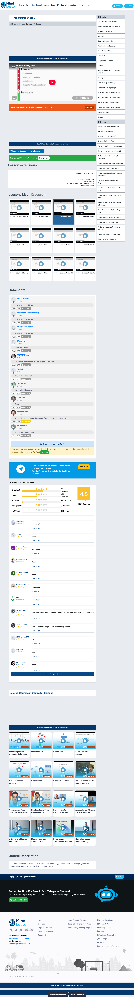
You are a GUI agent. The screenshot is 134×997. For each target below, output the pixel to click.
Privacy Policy (105, 928)
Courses (41, 924)
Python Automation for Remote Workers (109, 228)
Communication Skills (105, 41)
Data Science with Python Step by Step (110, 211)
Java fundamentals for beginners (109, 97)
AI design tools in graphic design (109, 92)
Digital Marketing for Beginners (109, 234)
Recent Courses (42, 5)
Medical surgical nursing (106, 83)
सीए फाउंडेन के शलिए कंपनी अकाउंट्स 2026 (110, 146)
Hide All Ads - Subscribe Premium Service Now (52, 58)
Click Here (89, 108)
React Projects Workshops (78, 920)
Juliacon (101, 117)
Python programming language (109, 26)
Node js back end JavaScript (79, 924)
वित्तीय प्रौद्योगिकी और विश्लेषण (106, 141)
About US (103, 931)
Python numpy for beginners (108, 222)
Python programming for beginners (110, 163)
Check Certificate (106, 920)
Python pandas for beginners (108, 168)
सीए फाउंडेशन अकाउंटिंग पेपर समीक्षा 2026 (109, 151)
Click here (44, 452)
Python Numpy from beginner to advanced (109, 204)
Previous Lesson (19, 151)
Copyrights (103, 939)
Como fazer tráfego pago (107, 88)
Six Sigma (101, 78)
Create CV (55, 5)
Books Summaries (68, 5)
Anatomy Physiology (105, 31)
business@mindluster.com (20, 938)
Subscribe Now (19, 900)
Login (129, 6)
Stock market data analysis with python (109, 189)
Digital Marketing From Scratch (109, 107)
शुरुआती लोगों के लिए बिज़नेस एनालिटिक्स (108, 126)
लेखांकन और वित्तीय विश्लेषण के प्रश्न (107, 239)
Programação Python (105, 61)
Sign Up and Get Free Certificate (29, 158)
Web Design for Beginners (107, 46)
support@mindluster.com (19, 944)
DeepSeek (101, 56)
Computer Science (25, 24)
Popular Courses (45, 928)
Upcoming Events (45, 931)
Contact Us (104, 924)
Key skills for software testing (108, 102)
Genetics (101, 66)
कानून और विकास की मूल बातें (105, 131)
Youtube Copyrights (107, 935)
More (81, 5)
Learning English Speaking (107, 21)
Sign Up (119, 6)
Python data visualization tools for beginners (110, 174)
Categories (30, 5)
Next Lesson (35, 151)
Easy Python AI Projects (106, 51)
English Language (104, 112)
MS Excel (101, 36)
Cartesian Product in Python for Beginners (109, 182)
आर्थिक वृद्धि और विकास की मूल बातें (107, 136)
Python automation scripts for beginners (108, 157)
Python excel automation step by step (109, 196)
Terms (102, 942)
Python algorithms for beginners (109, 217)
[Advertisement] (52, 41)
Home (21, 5)
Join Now (119, 877)
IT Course (37, 24)
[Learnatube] (8, 4)
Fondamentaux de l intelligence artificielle (109, 72)
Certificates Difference (109, 946)
